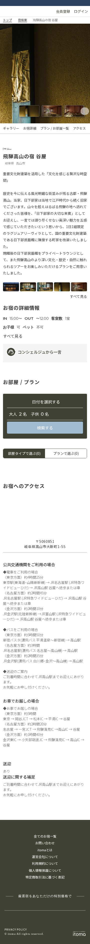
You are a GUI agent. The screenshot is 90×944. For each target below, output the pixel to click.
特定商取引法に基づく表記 (45, 877)
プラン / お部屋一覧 (54, 128)
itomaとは (45, 850)
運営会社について (45, 856)
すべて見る (78, 296)
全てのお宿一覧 (45, 836)
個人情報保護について (45, 870)
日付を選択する (46, 402)
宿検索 (22, 20)
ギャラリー (11, 128)
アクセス (79, 128)
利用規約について (45, 863)
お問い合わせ (45, 843)
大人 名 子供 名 (29, 414)
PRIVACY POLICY (15, 929)
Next (83, 111)
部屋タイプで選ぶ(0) (24, 453)
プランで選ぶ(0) (66, 453)
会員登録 (63, 11)
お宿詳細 (29, 128)
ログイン (81, 11)
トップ (7, 20)
